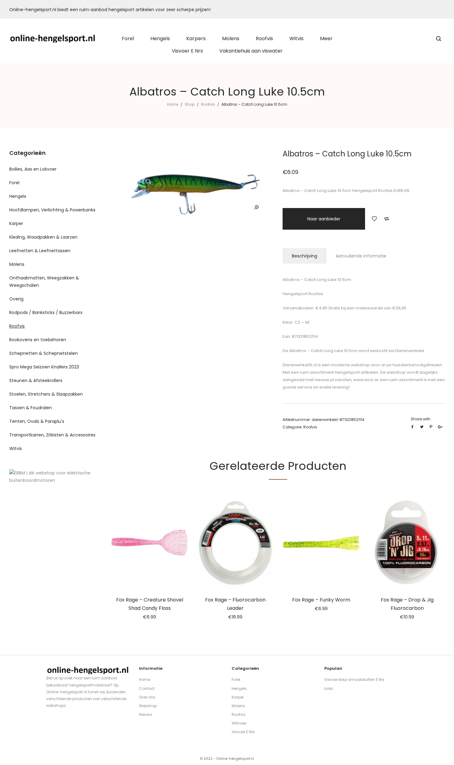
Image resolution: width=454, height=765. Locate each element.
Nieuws (145, 714)
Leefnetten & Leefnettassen (39, 251)
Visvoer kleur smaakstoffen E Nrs (354, 679)
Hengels (17, 196)
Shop (190, 104)
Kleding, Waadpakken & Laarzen (43, 237)
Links (328, 688)
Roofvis (208, 104)
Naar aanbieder (323, 219)
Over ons (147, 697)
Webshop (148, 705)
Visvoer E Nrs (243, 731)
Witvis (15, 448)
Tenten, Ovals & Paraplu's (36, 421)
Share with (421, 419)
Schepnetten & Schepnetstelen (43, 353)
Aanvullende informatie (361, 256)
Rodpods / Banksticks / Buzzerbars (45, 312)
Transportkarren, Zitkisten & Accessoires (52, 435)
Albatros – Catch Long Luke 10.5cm (323, 351)
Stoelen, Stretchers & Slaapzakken (46, 394)
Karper (16, 223)
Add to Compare (386, 219)
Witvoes (239, 723)
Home (172, 104)
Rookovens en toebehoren (37, 340)
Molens (16, 264)
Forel (14, 183)
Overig (16, 299)
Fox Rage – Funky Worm (321, 599)
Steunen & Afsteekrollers (35, 380)
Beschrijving (304, 256)
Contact (147, 688)
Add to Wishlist (374, 219)
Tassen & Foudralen (30, 408)
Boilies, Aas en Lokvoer (33, 169)
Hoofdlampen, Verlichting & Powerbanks (52, 210)
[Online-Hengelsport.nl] (52, 38)
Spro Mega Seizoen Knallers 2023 (44, 367)
